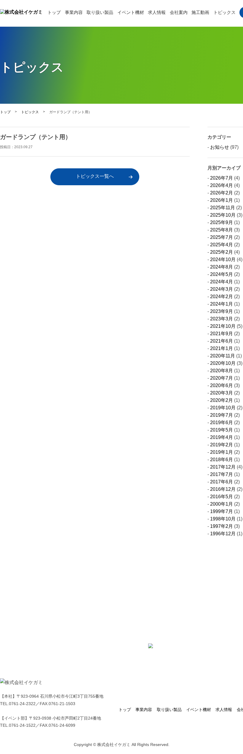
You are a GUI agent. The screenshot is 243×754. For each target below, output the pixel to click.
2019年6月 (221, 422)
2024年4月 (221, 281)
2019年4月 (221, 437)
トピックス (224, 12)
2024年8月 (221, 266)
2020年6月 (221, 385)
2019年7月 (221, 415)
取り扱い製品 (100, 12)
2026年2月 (221, 192)
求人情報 (157, 12)
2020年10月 (223, 363)
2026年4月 (221, 185)
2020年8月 (221, 370)
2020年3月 (221, 392)
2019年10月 (223, 407)
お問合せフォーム (174, 645)
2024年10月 (223, 259)
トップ (54, 12)
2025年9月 (221, 222)
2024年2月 (221, 296)
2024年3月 (221, 289)
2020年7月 (221, 378)
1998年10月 (223, 518)
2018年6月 (221, 459)
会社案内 (179, 12)
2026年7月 (221, 177)
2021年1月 (221, 348)
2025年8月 (221, 229)
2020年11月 (222, 355)
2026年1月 (221, 200)
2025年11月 (222, 207)
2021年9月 (221, 333)
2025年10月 (223, 215)
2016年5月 (221, 496)
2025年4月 (221, 244)
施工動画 (200, 12)
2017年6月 (221, 481)
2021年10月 (223, 326)
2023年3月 (221, 318)
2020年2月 (221, 400)
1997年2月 (221, 526)
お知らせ (219, 147)
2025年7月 (221, 237)
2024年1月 (221, 303)
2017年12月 (223, 466)
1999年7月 (221, 511)
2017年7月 (221, 474)
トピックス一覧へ (95, 176)
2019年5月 (221, 429)
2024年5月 (221, 274)
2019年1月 (221, 452)
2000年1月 (221, 504)
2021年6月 (221, 341)
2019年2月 (221, 444)
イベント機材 (130, 12)
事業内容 (74, 12)
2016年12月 (223, 489)
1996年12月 (223, 533)
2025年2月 (221, 252)
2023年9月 (221, 311)
